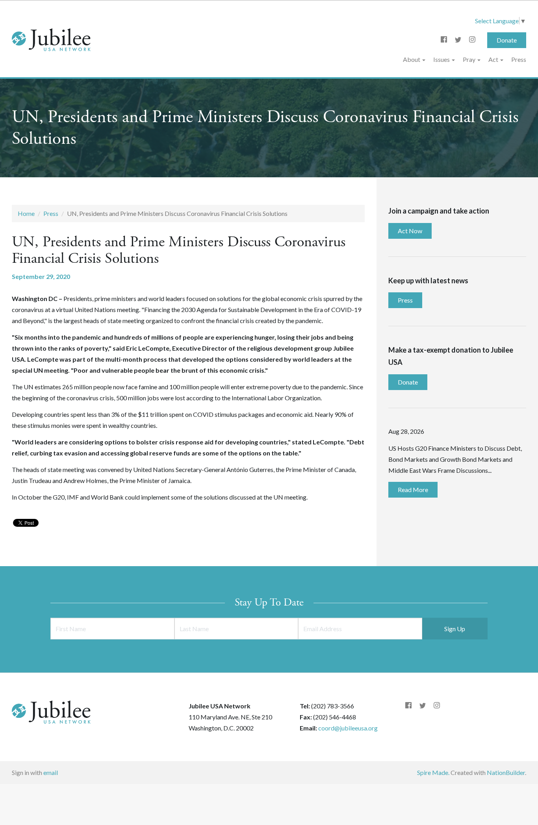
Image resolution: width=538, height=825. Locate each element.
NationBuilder (506, 772)
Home (26, 213)
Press (518, 59)
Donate (507, 40)
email (50, 772)
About (412, 59)
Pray (470, 59)
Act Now (410, 230)
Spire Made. (433, 772)
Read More (413, 489)
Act (493, 59)
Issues (442, 59)
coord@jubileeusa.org (348, 728)
